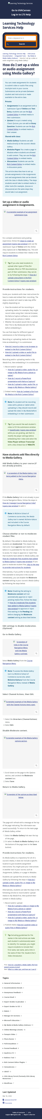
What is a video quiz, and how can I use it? (22, 969)
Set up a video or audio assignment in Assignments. (18, 203)
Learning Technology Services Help (14, 54)
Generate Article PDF (11, 1100)
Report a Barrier (29, 1114)
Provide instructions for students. (18, 289)
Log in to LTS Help (21, 14)
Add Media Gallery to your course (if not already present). (20, 464)
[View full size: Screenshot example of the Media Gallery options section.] (21, 752)
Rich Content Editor (14, 164)
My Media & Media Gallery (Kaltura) (19, 57)
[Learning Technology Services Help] (20, 3)
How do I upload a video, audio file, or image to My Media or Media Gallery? (19, 883)
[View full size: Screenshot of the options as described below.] (21, 805)
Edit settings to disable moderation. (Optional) (19, 627)
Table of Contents (18, 1112)
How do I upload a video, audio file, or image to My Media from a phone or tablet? (23, 373)
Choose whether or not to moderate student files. (20, 535)
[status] (21, 137)
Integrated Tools (20, 56)
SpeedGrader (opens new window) (23, 430)
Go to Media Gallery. (12, 634)
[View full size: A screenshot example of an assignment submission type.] (21, 222)
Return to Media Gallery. (14, 787)
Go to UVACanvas (21, 10)
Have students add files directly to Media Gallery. (21, 456)
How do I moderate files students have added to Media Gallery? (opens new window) (22, 606)
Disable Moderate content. (15, 730)
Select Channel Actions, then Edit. (18, 694)
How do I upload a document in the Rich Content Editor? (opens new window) (22, 278)
